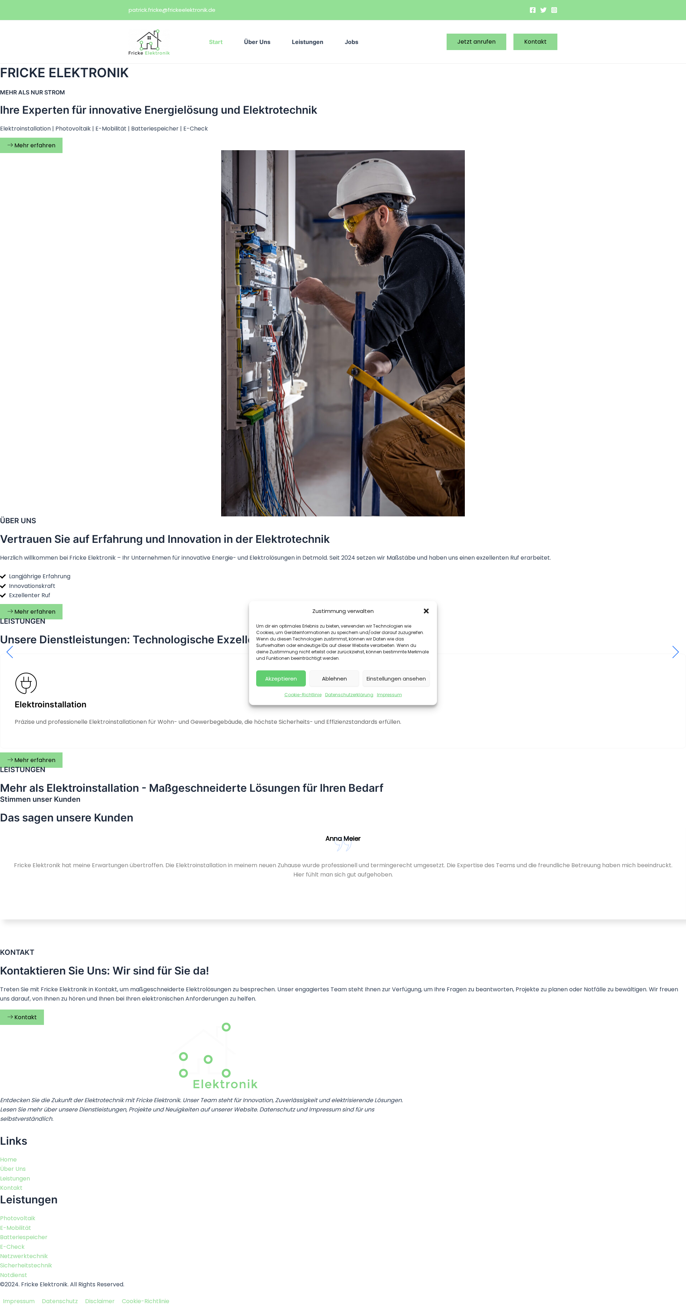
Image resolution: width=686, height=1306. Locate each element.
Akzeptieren (281, 678)
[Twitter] (543, 10)
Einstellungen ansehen (396, 678)
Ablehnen (334, 678)
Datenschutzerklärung (349, 695)
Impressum (389, 695)
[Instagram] (554, 10)
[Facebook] (533, 10)
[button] (426, 611)
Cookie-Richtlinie (303, 695)
